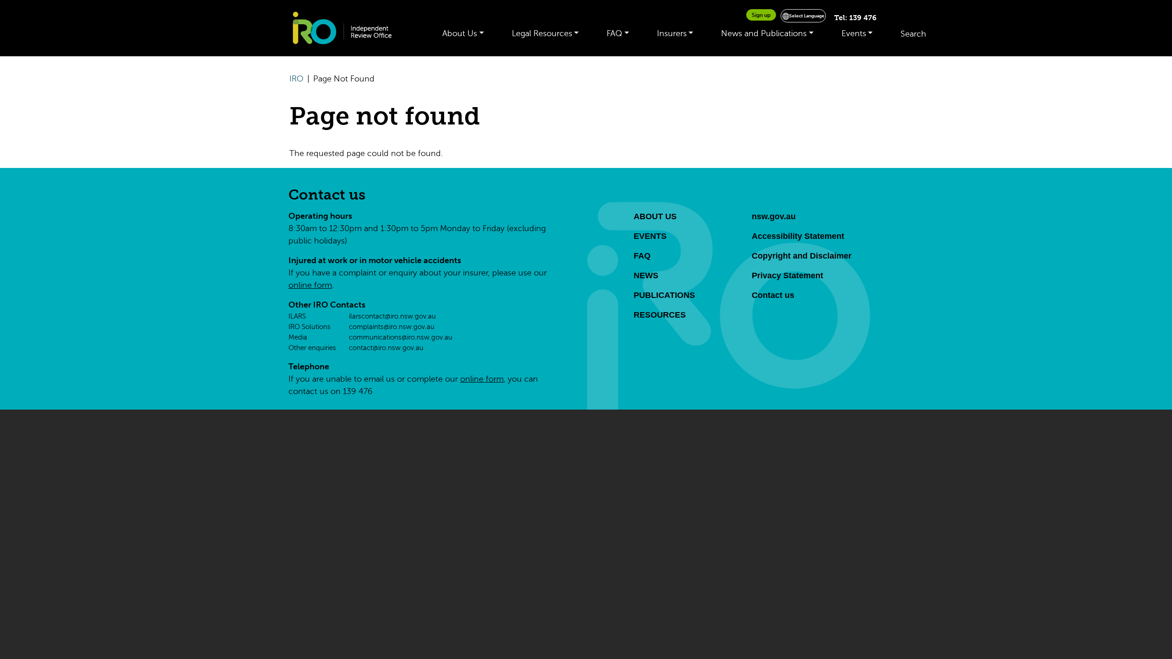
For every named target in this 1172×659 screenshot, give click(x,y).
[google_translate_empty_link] (827, 18)
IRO (296, 78)
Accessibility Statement (798, 236)
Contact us (326, 195)
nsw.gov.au (774, 216)
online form (310, 285)
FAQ (614, 33)
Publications (664, 295)
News (646, 275)
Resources (660, 314)
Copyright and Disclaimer (802, 255)
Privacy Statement (787, 275)
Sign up (761, 15)
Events (853, 33)
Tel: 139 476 (855, 17)
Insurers (672, 33)
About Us (459, 33)
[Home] (346, 28)
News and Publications (764, 33)
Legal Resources (542, 33)
